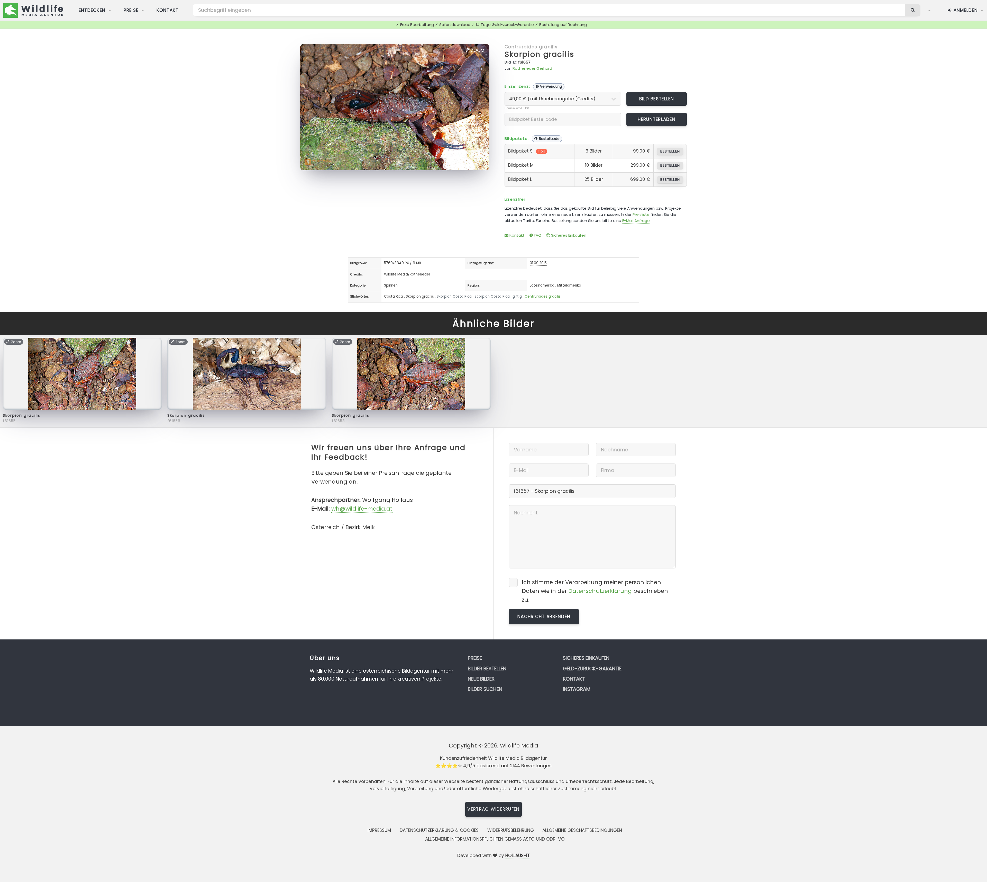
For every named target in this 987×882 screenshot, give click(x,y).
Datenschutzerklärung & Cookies (439, 830)
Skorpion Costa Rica (454, 296)
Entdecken (92, 10)
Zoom (477, 50)
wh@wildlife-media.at (361, 508)
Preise (131, 10)
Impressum (379, 830)
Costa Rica (393, 296)
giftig (517, 296)
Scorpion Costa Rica (492, 296)
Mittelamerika (569, 285)
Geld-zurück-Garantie (592, 668)
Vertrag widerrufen (493, 809)
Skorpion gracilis (539, 54)
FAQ (537, 235)
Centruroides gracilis (531, 47)
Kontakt (168, 10)
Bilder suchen (485, 689)
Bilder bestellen (487, 668)
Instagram (576, 689)
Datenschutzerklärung (600, 591)
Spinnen (391, 285)
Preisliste (641, 214)
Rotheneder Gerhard (532, 68)
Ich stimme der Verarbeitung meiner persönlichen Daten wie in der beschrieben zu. (595, 590)
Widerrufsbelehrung (510, 830)
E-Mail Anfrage (636, 220)
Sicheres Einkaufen (568, 235)
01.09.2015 (538, 263)
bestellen (670, 151)
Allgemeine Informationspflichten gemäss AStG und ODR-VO (495, 839)
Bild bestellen (656, 99)
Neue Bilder (481, 678)
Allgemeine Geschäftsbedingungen (582, 830)
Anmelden (965, 10)
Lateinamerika (542, 285)
